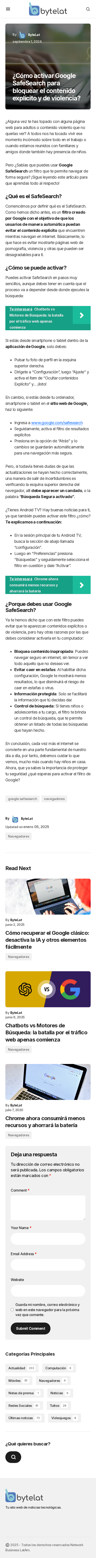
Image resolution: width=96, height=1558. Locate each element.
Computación (58, 1368)
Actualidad (21, 1368)
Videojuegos (63, 1418)
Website (17, 1279)
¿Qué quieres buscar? (27, 1444)
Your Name (21, 1228)
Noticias (59, 1393)
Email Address (24, 1254)
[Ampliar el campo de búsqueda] (13, 1457)
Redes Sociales (23, 1405)
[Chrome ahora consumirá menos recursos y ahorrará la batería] (48, 1082)
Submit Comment (30, 1328)
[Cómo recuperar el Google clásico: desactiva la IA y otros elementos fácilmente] (48, 897)
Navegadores (18, 836)
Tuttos (58, 1405)
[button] (8, 9)
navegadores (54, 799)
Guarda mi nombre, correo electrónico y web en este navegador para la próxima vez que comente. (47, 1309)
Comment (20, 1190)
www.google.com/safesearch (57, 422)
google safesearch (22, 799)
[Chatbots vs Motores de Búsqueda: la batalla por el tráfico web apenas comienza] (48, 989)
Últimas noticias (24, 1418)
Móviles (17, 1380)
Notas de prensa (23, 1393)
